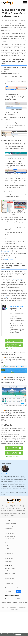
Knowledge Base (9, 583)
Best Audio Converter (10, 578)
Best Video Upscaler (10, 568)
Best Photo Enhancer (10, 573)
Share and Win (8, 561)
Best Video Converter (10, 576)
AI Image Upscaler (9, 533)
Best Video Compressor (10, 581)
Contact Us (7, 548)
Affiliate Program (9, 553)
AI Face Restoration (10, 536)
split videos (8, 297)
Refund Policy (24, 603)
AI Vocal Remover (9, 538)
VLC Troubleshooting (9, 492)
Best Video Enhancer (10, 571)
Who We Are (8, 546)
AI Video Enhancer (9, 531)
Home (2, 492)
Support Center (8, 551)
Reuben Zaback (6, 474)
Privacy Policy (15, 603)
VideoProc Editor (9, 528)
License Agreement (5, 603)
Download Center (9, 558)
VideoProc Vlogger (9, 526)
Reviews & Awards (9, 556)
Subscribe (19, 591)
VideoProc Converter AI (10, 259)
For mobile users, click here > (14, 348)
